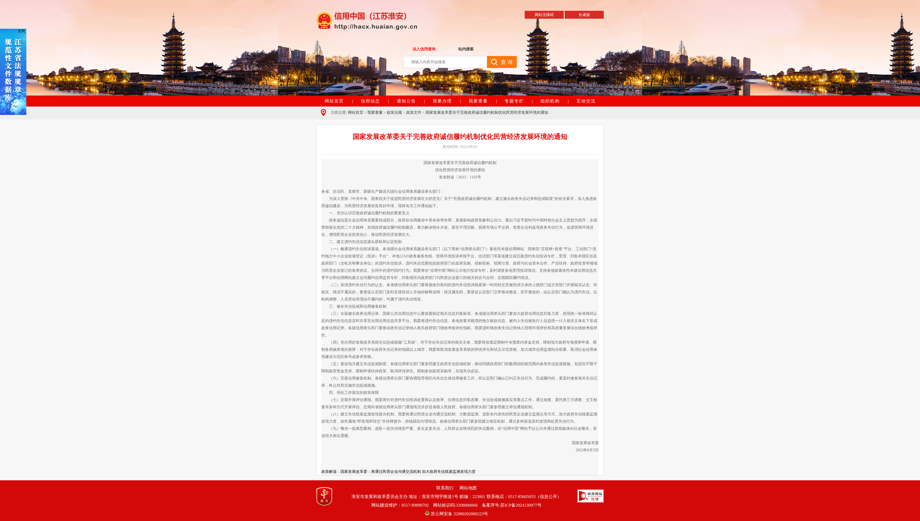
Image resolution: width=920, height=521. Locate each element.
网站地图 (468, 488)
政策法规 (394, 112)
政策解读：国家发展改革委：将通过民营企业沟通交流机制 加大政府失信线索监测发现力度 (398, 472)
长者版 (584, 15)
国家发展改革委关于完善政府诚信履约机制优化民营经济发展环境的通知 (487, 112)
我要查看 (375, 112)
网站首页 (355, 112)
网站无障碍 (544, 15)
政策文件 (413, 112)
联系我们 (445, 488)
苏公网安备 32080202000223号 (459, 513)
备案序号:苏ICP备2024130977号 (511, 505)
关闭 (21, 31)
